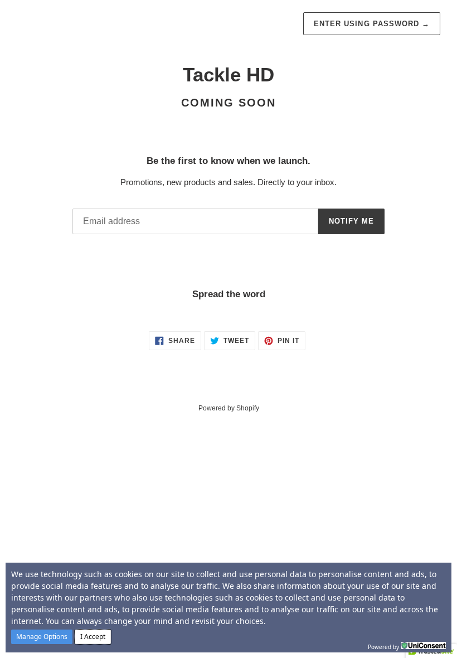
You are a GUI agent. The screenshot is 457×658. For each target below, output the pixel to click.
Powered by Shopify (228, 408)
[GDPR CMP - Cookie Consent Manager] (423, 646)
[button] (41, 637)
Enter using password (372, 24)
